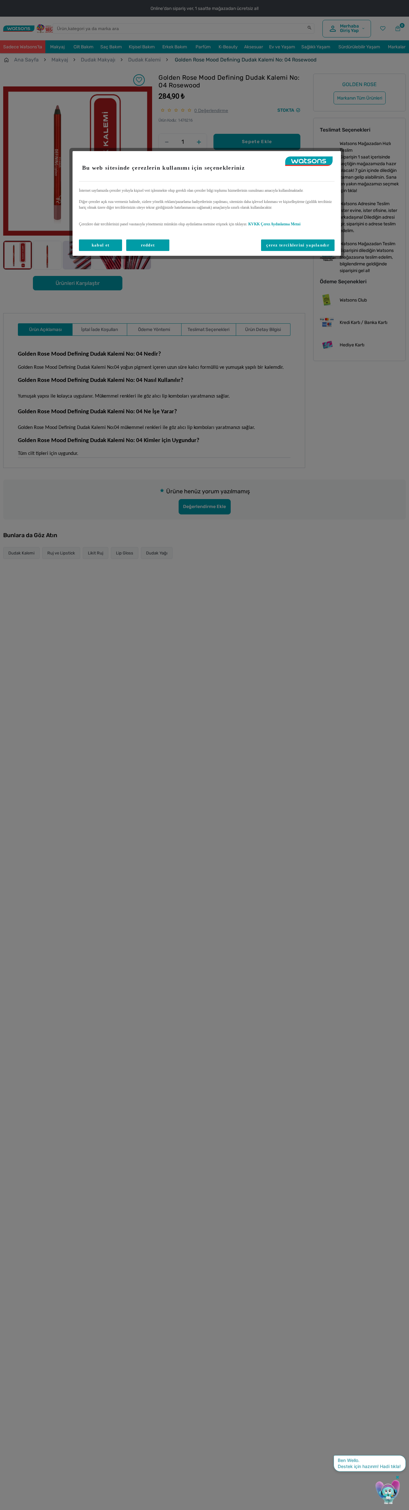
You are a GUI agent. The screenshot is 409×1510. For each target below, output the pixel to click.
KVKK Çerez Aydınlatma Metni (274, 224)
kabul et (100, 244)
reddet (148, 244)
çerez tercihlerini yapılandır (297, 244)
